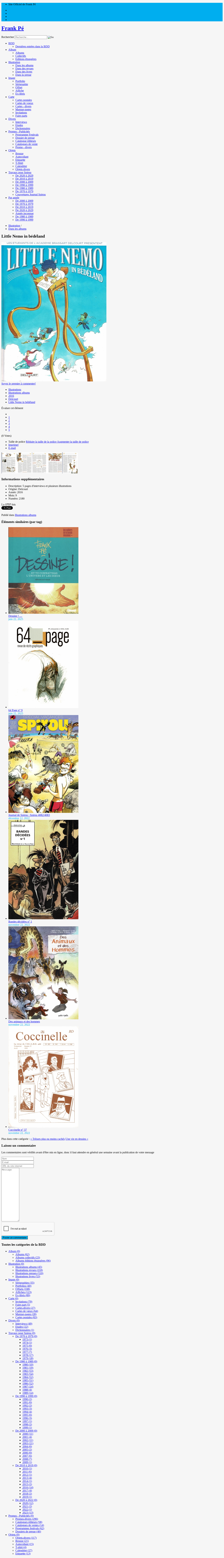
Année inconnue (24, 213)
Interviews (21, 122)
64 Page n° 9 (15, 710)
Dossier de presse (25, 137)
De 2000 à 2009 (24, 181)
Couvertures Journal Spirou (30, 194)
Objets (12, 150)
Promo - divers (23, 147)
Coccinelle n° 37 (17, 1129)
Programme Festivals (26, 134)
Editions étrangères (25, 59)
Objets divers (22, 169)
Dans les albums (24, 65)
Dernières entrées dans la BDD (32, 46)
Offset (18, 87)
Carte (11, 96)
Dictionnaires (22, 128)
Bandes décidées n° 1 (20, 921)
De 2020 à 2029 (24, 175)
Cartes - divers (23, 106)
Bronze (19, 153)
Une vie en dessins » (76, 1138)
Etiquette (20, 159)
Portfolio (20, 81)
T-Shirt (19, 162)
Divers (12, 118)
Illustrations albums (19, 392)
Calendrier (21, 166)
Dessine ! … (15, 615)
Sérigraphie (21, 84)
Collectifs (20, 55)
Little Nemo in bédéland (21, 402)
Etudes (19, 125)
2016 (11, 395)
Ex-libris (20, 93)
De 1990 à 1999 (24, 185)
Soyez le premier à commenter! (18, 383)
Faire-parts (21, 115)
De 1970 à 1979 (24, 191)
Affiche (19, 90)
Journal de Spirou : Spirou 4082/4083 (29, 815)
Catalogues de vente (26, 144)
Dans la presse (23, 74)
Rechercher (7, 37)
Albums (19, 52)
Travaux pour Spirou (19, 172)
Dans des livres (23, 71)
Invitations (21, 112)
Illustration (14, 62)
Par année (13, 197)
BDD (11, 43)
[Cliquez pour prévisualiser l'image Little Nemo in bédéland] (53, 380)
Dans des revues (24, 68)
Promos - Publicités (19, 131)
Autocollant (21, 156)
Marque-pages (23, 109)
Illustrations (14, 389)
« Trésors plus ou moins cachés (47, 1138)
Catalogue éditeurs (25, 140)
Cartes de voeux (24, 103)
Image (11, 77)
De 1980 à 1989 (24, 188)
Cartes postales (23, 100)
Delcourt (13, 399)
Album (12, 49)
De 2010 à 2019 (24, 178)
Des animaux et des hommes (24, 1021)
